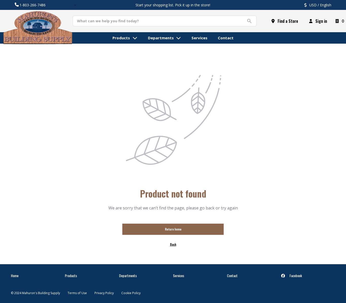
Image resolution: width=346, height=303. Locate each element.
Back (173, 244)
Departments (128, 275)
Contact (232, 275)
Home (14, 275)
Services (178, 275)
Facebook (295, 275)
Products (71, 275)
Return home (173, 229)
